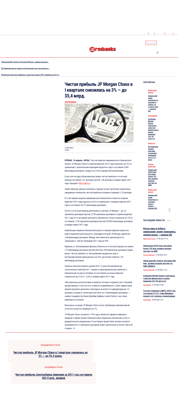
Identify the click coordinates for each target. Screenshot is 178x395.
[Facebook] (167, 42)
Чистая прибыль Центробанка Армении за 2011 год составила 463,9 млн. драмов (53, 376)
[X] (86, 148)
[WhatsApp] (95, 148)
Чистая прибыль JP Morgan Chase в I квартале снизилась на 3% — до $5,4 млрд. (50, 354)
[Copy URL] (121, 148)
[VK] (112, 148)
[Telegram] (170, 42)
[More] (129, 148)
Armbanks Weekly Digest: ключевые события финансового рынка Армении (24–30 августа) (153, 129)
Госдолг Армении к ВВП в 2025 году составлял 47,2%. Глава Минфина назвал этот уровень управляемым (159, 293)
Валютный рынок (152, 91)
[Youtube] (173, 42)
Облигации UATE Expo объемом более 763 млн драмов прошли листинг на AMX (153, 177)
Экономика (71, 102)
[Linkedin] (176, 42)
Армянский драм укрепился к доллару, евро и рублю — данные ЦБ (153, 201)
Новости (151, 143)
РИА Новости (84, 183)
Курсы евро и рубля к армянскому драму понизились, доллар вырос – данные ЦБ (159, 231)
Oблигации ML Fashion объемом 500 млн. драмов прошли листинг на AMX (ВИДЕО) (159, 263)
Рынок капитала (151, 165)
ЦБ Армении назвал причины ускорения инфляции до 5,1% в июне (153, 153)
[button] (159, 42)
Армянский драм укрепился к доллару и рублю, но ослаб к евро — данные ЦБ (153, 103)
